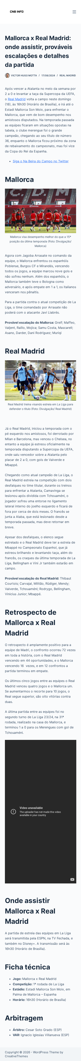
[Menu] (74, 12)
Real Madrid (68, 75)
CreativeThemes (16, 1056)
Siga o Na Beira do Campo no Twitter (41, 161)
